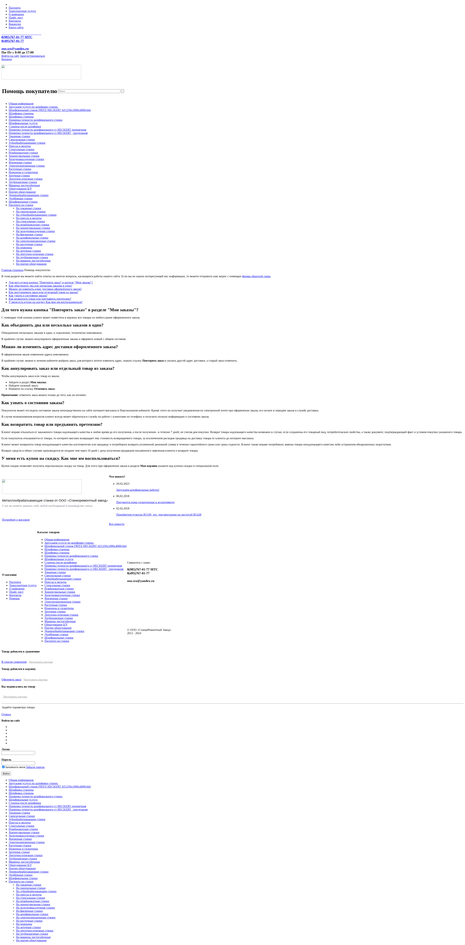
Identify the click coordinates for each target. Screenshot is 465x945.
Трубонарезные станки (23, 182)
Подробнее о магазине (16, 519)
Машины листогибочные (24, 185)
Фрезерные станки (20, 162)
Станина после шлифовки (25, 126)
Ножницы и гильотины (23, 172)
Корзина (6, 59)
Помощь (14, 598)
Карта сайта (16, 27)
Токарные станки (19, 136)
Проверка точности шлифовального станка (35, 119)
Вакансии (15, 24)
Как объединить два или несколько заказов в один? (40, 285)
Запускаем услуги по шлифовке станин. (33, 106)
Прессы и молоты (20, 146)
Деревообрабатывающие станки (28, 195)
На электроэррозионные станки (35, 241)
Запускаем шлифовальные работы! (137, 489)
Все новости (116, 524)
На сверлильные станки (31, 211)
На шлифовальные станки (32, 237)
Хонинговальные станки (24, 155)
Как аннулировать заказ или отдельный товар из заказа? (43, 292)
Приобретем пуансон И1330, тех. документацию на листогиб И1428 (158, 514)
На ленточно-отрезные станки (34, 254)
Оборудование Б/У (20, 188)
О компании (16, 14)
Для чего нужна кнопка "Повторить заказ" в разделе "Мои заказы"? (51, 282)
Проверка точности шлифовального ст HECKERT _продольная (48, 133)
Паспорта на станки (21, 205)
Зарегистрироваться (32, 55)
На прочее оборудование (31, 263)
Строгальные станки (21, 149)
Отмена (6, 714)
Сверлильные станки (22, 139)
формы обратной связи (256, 276)
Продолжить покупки (41, 662)
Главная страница (12, 270)
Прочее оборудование (22, 191)
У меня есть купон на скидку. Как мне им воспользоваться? (45, 302)
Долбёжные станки (21, 198)
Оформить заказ (11, 679)
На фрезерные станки (29, 234)
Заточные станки (19, 175)
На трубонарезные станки (32, 257)
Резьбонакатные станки (23, 152)
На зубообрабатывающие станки (36, 214)
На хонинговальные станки (33, 227)
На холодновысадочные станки (35, 231)
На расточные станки (29, 244)
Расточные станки (20, 169)
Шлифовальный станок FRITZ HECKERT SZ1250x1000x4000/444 (50, 110)
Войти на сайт (10, 55)
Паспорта (15, 7)
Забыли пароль (35, 767)
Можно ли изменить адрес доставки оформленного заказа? (45, 289)
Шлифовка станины (21, 113)
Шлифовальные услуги (23, 123)
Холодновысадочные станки (26, 159)
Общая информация (21, 103)
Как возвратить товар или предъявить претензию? (40, 298)
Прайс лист (16, 17)
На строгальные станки (30, 221)
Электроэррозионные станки (27, 165)
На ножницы (24, 247)
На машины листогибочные (33, 260)
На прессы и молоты (29, 218)
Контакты (15, 20)
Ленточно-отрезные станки (26, 178)
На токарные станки (28, 208)
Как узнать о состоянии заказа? (28, 295)
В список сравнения (14, 661)
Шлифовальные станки (23, 201)
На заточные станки (28, 250)
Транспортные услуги (22, 11)
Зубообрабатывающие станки (27, 142)
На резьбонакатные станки (32, 224)
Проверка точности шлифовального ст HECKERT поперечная (47, 129)
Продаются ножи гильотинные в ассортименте (145, 502)
